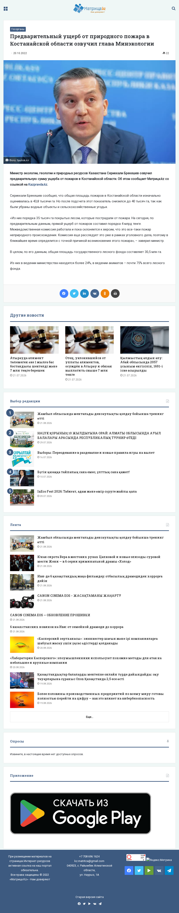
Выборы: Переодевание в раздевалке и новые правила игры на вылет (96, 453)
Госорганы (17, 29)
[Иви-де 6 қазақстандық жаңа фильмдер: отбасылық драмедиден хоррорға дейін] (22, 582)
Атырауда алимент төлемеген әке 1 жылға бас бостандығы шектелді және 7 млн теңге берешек (33, 364)
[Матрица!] (89, 8)
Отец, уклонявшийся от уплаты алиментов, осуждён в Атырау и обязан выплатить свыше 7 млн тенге (88, 366)
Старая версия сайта (90, 897)
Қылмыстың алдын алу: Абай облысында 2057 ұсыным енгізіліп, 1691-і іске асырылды (141, 364)
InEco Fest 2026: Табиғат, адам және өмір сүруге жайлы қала (87, 491)
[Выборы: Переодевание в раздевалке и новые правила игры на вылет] (22, 459)
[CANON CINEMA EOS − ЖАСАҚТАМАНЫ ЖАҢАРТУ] (22, 602)
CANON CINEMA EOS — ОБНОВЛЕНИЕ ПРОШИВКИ (50, 615)
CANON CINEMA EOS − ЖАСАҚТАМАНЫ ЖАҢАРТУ (79, 596)
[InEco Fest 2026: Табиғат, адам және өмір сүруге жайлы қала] (22, 497)
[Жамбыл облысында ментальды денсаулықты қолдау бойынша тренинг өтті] (22, 420)
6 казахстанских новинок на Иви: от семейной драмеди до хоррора (66, 627)
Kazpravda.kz (37, 184)
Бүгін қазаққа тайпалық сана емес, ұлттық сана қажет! (83, 472)
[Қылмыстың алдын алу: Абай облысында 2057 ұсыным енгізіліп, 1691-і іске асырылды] (144, 340)
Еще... (89, 716)
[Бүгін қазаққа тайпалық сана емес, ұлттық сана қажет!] (22, 478)
